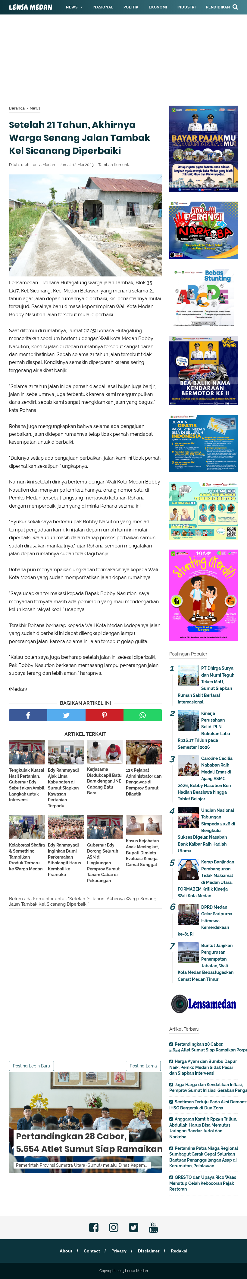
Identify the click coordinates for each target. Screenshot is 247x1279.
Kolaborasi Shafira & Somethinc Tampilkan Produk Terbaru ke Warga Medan (27, 857)
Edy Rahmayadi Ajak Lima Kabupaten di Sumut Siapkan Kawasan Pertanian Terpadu (63, 788)
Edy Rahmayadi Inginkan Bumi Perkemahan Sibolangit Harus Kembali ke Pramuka (64, 860)
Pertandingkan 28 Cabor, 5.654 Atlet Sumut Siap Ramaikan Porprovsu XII (120, 1143)
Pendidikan (218, 7)
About (66, 1251)
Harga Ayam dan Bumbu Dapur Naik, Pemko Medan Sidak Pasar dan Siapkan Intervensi (203, 1067)
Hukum (106, 22)
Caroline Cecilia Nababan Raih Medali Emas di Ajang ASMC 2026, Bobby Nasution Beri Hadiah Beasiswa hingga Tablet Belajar (205, 778)
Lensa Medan (30, 7)
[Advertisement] (123, 42)
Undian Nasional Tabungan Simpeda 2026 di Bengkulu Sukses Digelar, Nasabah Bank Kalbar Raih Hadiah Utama (206, 830)
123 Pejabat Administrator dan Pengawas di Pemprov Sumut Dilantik (143, 782)
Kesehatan (77, 22)
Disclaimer (148, 1251)
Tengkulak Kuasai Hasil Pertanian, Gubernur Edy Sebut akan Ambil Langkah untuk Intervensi (26, 785)
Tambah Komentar (115, 164)
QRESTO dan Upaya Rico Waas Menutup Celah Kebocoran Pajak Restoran (202, 1183)
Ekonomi (158, 7)
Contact (92, 1251)
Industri (186, 7)
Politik (131, 7)
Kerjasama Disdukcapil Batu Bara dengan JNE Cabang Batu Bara (104, 781)
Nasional (103, 7)
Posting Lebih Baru (31, 1066)
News (72, 7)
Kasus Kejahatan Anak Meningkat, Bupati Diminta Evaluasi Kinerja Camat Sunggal (142, 852)
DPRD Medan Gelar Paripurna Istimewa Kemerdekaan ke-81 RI (205, 921)
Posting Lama (143, 1066)
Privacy (119, 1251)
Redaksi (179, 1251)
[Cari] (235, 6)
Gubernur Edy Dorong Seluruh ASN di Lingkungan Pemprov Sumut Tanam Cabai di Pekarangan (103, 863)
